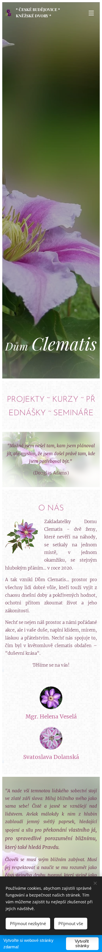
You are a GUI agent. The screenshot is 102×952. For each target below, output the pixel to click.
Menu (91, 12)
